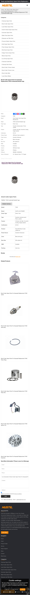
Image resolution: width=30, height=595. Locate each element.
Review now (17, 256)
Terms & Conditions (18, 493)
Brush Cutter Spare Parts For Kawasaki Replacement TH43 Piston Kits (14, 392)
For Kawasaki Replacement (7, 11)
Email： (14, 499)
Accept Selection (14, 589)
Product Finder (4, 543)
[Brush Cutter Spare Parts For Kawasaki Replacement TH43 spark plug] (15, 310)
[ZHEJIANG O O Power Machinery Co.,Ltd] (7, 5)
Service (2, 546)
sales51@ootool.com (21, 499)
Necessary (6, 592)
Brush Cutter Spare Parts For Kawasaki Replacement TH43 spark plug (14, 326)
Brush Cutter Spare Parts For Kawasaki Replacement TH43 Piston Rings (14, 359)
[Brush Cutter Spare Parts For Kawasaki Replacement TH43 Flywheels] (15, 441)
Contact (2, 553)
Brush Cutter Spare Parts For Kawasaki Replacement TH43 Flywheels (14, 457)
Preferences (18, 592)
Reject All (7, 589)
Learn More (4, 532)
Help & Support (4, 548)
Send (5, 496)
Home (2, 9)
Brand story (3, 556)
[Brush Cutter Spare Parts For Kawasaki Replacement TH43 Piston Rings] (15, 343)
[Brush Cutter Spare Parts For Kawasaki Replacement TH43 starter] (15, 277)
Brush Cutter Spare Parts (12, 9)
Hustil (2, 541)
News (2, 551)
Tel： (2, 499)
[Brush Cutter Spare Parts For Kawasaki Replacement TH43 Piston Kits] (15, 375)
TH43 (15, 11)
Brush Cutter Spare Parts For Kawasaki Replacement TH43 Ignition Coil (14, 424)
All (5, 9)
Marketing (25, 592)
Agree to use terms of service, (11, 493)
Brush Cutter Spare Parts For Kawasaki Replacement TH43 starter (14, 294)
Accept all (23, 589)
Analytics (12, 592)
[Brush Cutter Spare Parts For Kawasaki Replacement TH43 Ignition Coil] (15, 408)
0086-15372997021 (8, 499)
